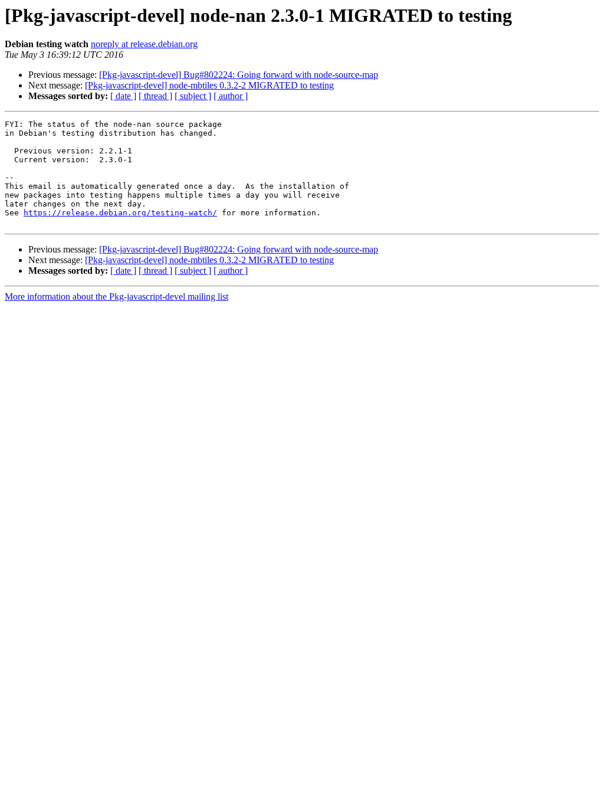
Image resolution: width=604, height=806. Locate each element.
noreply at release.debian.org (144, 44)
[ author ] (231, 96)
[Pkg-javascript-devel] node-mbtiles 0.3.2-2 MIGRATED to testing (209, 85)
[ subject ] (193, 96)
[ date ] (123, 96)
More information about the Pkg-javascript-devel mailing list (116, 296)
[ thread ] (155, 96)
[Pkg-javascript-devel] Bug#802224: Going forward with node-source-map (238, 75)
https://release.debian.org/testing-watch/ (120, 212)
